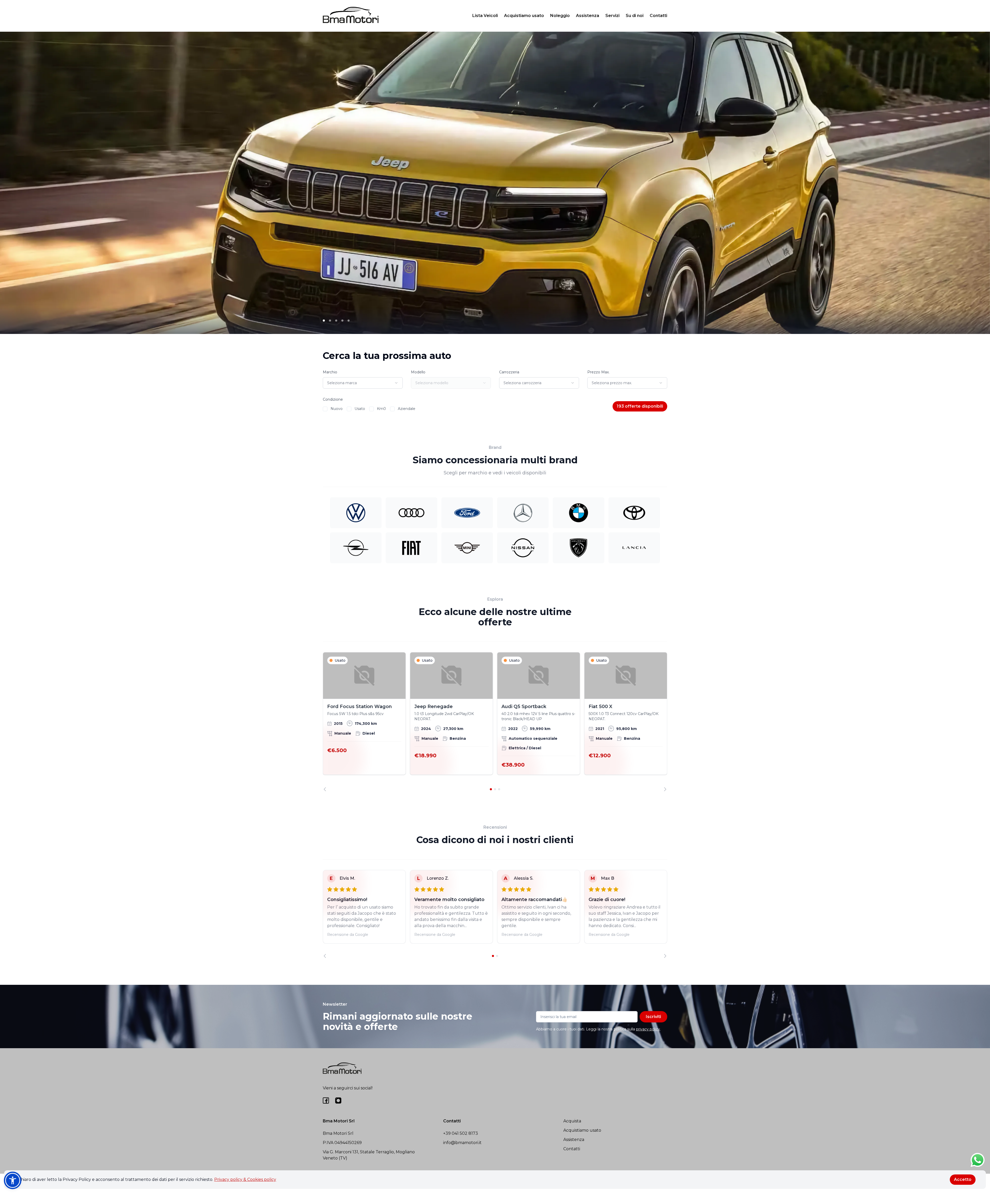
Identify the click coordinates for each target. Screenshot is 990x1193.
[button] (12, 1180)
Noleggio (560, 15)
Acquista (572, 1121)
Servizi (612, 15)
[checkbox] (325, 409)
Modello (418, 372)
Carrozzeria (509, 372)
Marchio (330, 372)
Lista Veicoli (485, 15)
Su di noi (635, 15)
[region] (495, 721)
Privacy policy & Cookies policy (245, 1179)
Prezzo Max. (598, 372)
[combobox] (363, 383)
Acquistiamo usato (524, 15)
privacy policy (648, 1029)
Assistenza (587, 15)
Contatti (658, 15)
